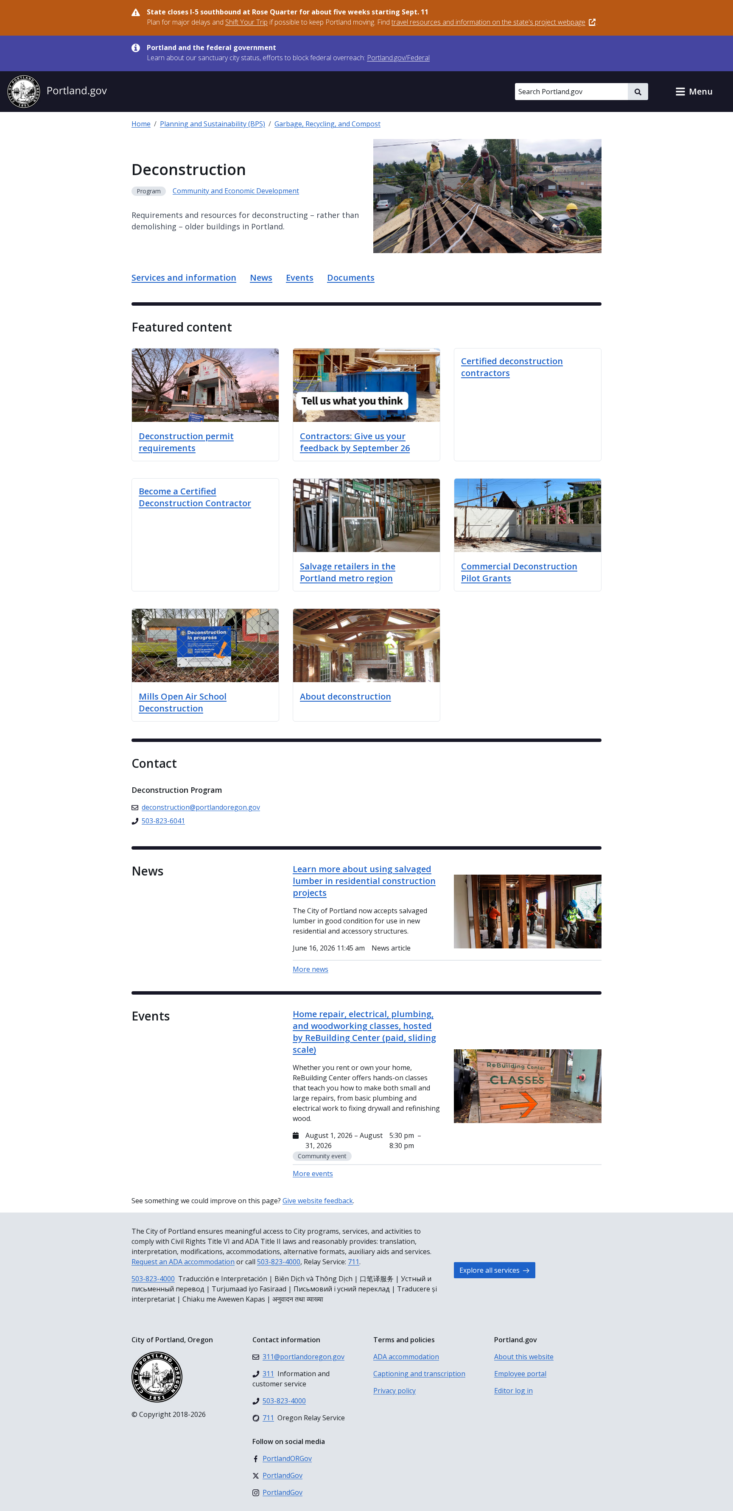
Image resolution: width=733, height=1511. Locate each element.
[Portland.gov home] (57, 92)
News (261, 277)
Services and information (183, 277)
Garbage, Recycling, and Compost (327, 123)
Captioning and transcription (419, 1373)
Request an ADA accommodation (183, 1261)
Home (141, 123)
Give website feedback (318, 1200)
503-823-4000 (278, 1261)
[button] (694, 91)
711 (353, 1261)
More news (310, 969)
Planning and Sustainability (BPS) (212, 123)
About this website (524, 1356)
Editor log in (513, 1390)
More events (313, 1173)
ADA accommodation (406, 1356)
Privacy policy (394, 1390)
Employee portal (520, 1373)
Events (299, 277)
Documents (351, 277)
